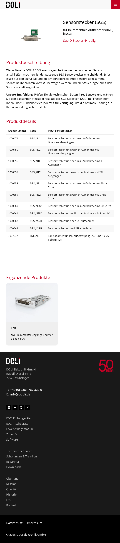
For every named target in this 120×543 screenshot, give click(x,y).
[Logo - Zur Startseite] (13, 4)
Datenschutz (14, 523)
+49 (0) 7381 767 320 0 (26, 390)
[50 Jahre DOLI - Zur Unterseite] (106, 365)
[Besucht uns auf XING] (27, 407)
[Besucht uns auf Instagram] (21, 407)
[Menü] (115, 4)
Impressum (34, 523)
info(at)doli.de (20, 394)
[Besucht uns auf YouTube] (15, 407)
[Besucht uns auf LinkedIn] (8, 407)
